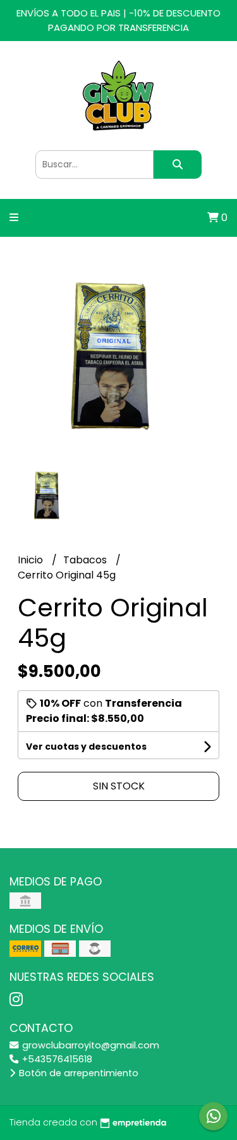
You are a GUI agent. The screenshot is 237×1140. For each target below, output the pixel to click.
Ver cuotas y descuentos (86, 746)
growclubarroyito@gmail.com (89, 1045)
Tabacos (86, 560)
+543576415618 (56, 1059)
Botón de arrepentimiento (77, 1073)
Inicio (32, 560)
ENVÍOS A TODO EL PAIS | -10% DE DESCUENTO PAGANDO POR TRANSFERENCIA (118, 20)
